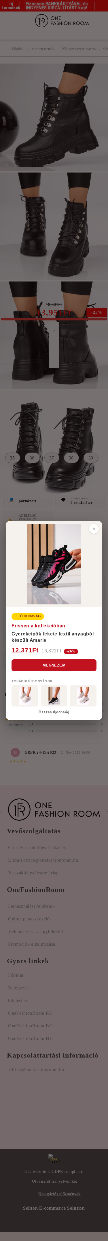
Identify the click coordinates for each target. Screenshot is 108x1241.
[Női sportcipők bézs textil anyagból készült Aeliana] (83, 695)
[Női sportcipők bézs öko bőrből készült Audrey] (25, 695)
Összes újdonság (54, 712)
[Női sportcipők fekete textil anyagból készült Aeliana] (54, 695)
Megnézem (54, 665)
